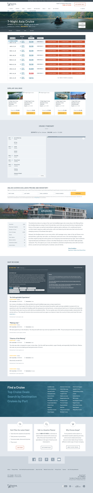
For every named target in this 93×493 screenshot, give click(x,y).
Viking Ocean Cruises (65, 409)
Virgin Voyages (51, 412)
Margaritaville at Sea (64, 398)
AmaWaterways (51, 386)
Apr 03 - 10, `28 (12, 68)
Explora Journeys (64, 396)
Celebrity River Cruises (78, 391)
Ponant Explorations (52, 402)
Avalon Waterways (64, 389)
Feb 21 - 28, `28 (13, 55)
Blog (49, 8)
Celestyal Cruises (51, 393)
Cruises (17, 8)
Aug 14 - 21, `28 (13, 77)
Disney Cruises (51, 396)
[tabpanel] (66, 399)
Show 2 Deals (40, 41)
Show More (12, 314)
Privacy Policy (37, 197)
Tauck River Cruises (52, 409)
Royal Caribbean (63, 405)
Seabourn (50, 407)
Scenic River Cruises (77, 405)
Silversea (62, 407)
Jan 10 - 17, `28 (13, 46)
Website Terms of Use (48, 469)
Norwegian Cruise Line (53, 400)
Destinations (37, 8)
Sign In (83, 8)
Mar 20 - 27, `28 (12, 64)
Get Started (55, 8)
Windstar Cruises (64, 412)
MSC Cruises (75, 398)
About (9, 469)
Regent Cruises (76, 402)
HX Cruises (50, 398)
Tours (23, 8)
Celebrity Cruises (64, 391)
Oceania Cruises (63, 400)
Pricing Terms (58, 469)
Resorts (29, 8)
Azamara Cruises (76, 389)
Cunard (74, 393)
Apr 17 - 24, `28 (12, 73)
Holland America (76, 396)
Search (11, 8)
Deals (44, 8)
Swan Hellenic (76, 407)
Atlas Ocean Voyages (77, 386)
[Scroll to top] (89, 489)
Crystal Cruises (63, 393)
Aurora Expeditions (52, 389)
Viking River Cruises (77, 409)
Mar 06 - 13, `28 (12, 59)
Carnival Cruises (51, 391)
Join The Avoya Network (73, 469)
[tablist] (26, 399)
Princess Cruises (64, 402)
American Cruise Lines (65, 386)
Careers (64, 469)
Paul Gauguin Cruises (77, 400)
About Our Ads (39, 469)
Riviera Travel (51, 405)
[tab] (26, 387)
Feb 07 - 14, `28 (13, 50)
